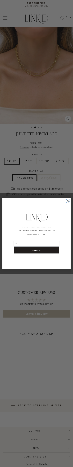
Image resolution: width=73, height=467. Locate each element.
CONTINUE (36, 250)
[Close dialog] (68, 201)
